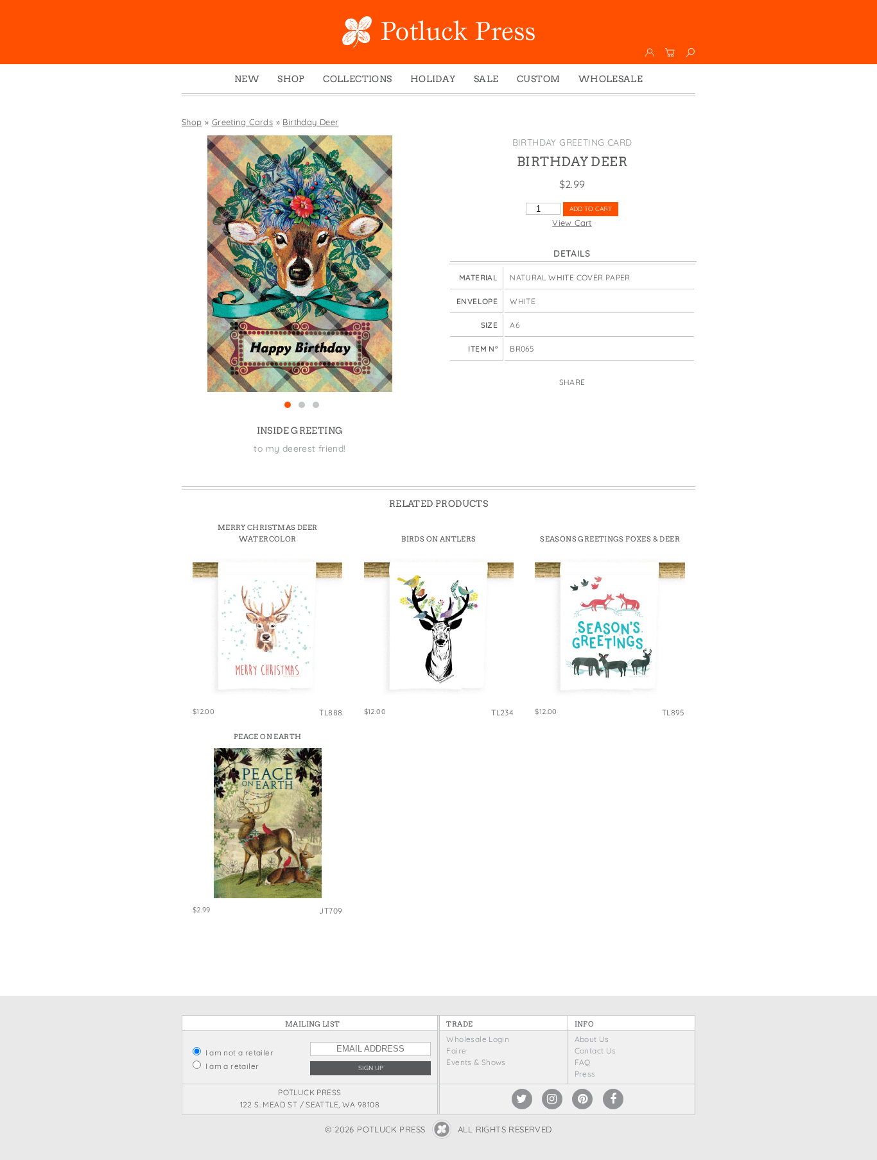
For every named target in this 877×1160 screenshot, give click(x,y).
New (246, 79)
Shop (291, 79)
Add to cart (590, 209)
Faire (456, 1050)
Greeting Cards (242, 122)
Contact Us (595, 1050)
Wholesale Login (477, 1039)
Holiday (433, 79)
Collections (357, 79)
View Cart (572, 223)
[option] (300, 263)
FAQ (583, 1062)
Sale (486, 79)
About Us (592, 1039)
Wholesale (610, 79)
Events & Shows (475, 1062)
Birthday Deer (310, 122)
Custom (538, 79)
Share (572, 382)
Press (585, 1074)
